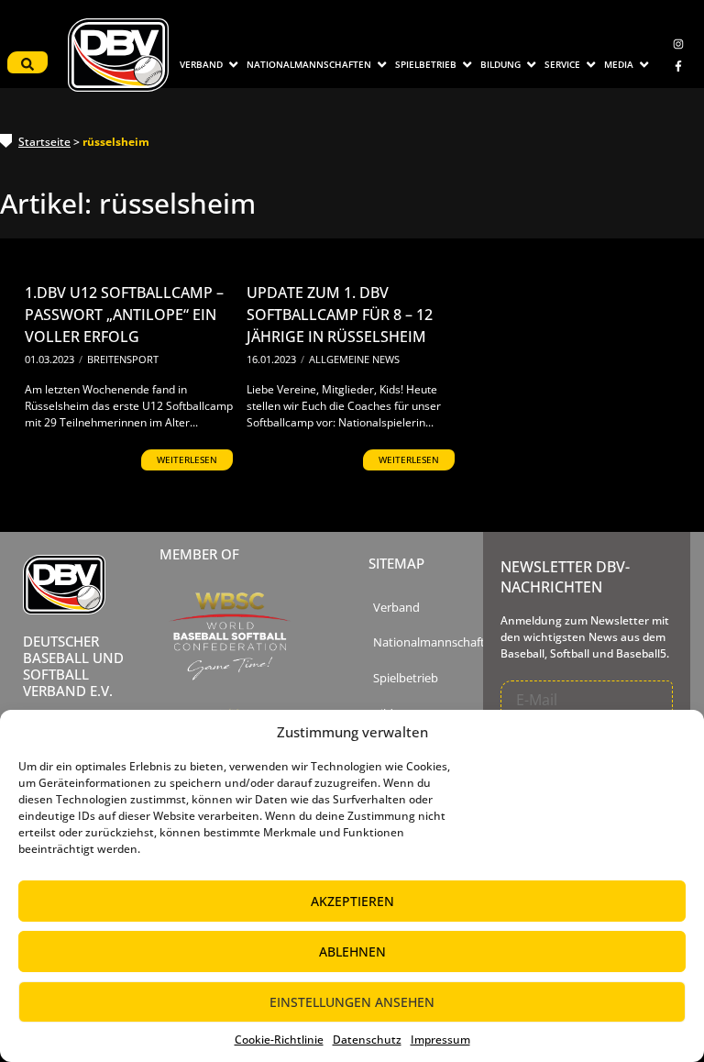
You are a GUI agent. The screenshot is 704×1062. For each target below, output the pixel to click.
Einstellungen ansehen (352, 1002)
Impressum (440, 1039)
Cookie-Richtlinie (279, 1039)
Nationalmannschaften (436, 642)
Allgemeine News (354, 359)
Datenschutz (367, 1039)
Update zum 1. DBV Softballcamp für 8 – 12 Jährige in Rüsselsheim (340, 314)
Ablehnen (352, 951)
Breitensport (123, 359)
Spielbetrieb (405, 678)
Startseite (44, 141)
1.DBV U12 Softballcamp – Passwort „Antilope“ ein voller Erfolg (124, 314)
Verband (396, 607)
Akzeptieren (352, 901)
